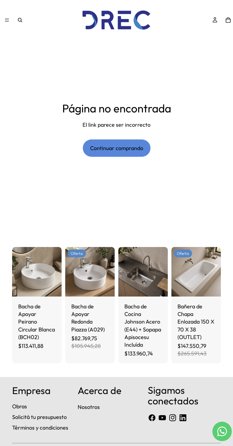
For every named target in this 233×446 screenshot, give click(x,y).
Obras (19, 406)
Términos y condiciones (40, 427)
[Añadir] (52, 287)
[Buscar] (20, 20)
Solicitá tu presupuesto (39, 416)
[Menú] (7, 20)
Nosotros (89, 406)
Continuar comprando (116, 148)
